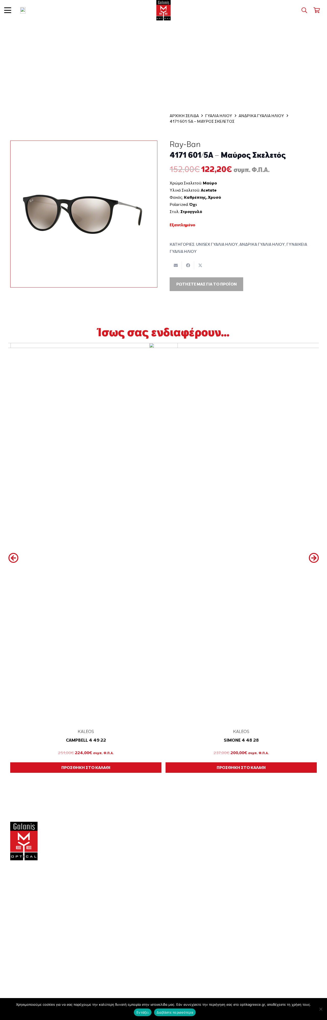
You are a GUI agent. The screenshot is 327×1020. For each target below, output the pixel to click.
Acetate (208, 190)
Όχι (193, 204)
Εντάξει (142, 1012)
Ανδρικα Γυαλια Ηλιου (261, 115)
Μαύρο (210, 182)
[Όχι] (320, 1009)
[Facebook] (13, 957)
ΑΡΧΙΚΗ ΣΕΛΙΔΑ (184, 115)
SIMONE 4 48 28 (241, 740)
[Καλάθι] (317, 10)
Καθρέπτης (195, 197)
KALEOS (86, 731)
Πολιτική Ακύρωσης (273, 935)
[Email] (30, 957)
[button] (8, 10)
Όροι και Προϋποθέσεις (278, 881)
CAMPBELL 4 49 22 (86, 740)
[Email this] (176, 265)
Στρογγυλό (191, 211)
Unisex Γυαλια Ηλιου (217, 244)
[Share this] (188, 265)
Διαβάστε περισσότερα (175, 1012)
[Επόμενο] (313, 558)
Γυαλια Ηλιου (218, 115)
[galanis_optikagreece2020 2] (163, 10)
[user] (23, 10)
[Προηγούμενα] (13, 558)
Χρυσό (214, 197)
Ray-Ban (185, 144)
